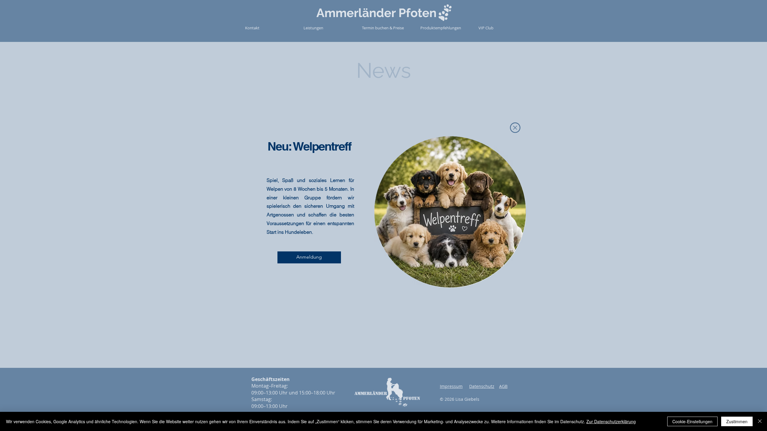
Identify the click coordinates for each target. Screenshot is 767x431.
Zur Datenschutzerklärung (611, 421)
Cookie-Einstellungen (692, 421)
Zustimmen (737, 421)
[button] (515, 127)
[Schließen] (759, 421)
